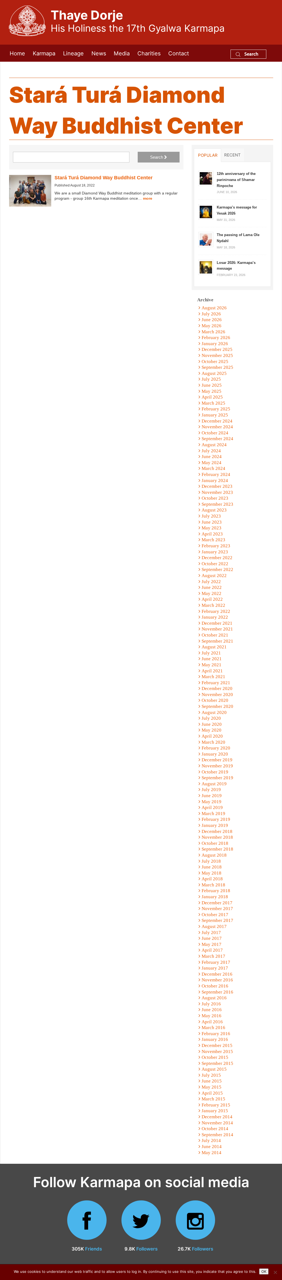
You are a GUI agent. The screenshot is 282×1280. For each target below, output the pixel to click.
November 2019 (217, 765)
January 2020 (215, 754)
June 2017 (212, 938)
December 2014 (217, 1116)
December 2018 (217, 831)
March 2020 (213, 742)
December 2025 (217, 349)
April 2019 (212, 807)
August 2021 (214, 647)
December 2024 (217, 421)
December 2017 (217, 902)
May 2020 (211, 730)
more (147, 198)
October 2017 (215, 914)
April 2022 (212, 599)
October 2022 (215, 563)
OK (263, 1271)
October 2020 (215, 700)
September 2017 (217, 920)
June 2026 (212, 319)
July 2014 (211, 1140)
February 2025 (216, 409)
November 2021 (217, 629)
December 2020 (217, 688)
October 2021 (215, 635)
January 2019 (215, 825)
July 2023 (211, 516)
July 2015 (211, 1075)
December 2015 (217, 1045)
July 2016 (211, 1003)
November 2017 (217, 908)
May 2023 (211, 528)
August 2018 (214, 855)
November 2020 (217, 694)
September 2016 (217, 992)
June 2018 (212, 867)
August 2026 (214, 307)
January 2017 (215, 968)
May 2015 (211, 1087)
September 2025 (217, 367)
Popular (208, 155)
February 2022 (216, 611)
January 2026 (215, 343)
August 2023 (214, 510)
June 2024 (212, 456)
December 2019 (217, 759)
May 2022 (211, 593)
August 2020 (214, 712)
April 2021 (212, 670)
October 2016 (215, 986)
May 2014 (211, 1152)
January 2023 (215, 551)
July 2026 (211, 313)
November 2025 (217, 355)
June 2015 (212, 1081)
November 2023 (217, 492)
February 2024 (216, 474)
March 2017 (213, 956)
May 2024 (211, 462)
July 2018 (211, 861)
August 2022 (214, 575)
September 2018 (217, 849)
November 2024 (217, 426)
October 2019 (215, 772)
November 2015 (217, 1051)
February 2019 (216, 819)
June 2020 (212, 724)
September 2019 (217, 777)
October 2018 (215, 843)
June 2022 (212, 587)
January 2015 (215, 1110)
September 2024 (217, 438)
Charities (149, 53)
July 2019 (211, 789)
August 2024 (214, 444)
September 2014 (217, 1134)
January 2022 (215, 617)
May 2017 (211, 944)
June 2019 (212, 795)
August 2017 (214, 926)
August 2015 (214, 1069)
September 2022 (217, 569)
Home (17, 53)
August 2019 (214, 783)
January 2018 (215, 896)
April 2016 (212, 1021)
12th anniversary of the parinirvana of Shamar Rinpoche (236, 180)
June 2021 (212, 658)
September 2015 (217, 1063)
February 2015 (216, 1105)
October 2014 (215, 1128)
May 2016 (211, 1015)
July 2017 (211, 932)
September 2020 (217, 706)
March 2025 (213, 403)
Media (122, 53)
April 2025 (212, 397)
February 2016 (216, 1033)
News (98, 53)
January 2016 (215, 1039)
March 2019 (213, 813)
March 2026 (213, 331)
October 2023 (215, 498)
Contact (178, 53)
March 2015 (213, 1099)
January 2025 (215, 415)
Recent (232, 155)
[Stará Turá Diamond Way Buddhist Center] (30, 191)
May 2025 (211, 391)
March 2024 (213, 468)
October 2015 (215, 1057)
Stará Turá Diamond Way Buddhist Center (104, 177)
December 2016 (217, 974)
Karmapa (44, 53)
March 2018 (213, 884)
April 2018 (212, 878)
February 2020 (216, 748)
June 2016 (212, 1009)
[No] (275, 1272)
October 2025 (215, 361)
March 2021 (213, 676)
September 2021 (217, 641)
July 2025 (211, 379)
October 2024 (215, 432)
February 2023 (216, 545)
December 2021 (217, 623)
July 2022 (211, 581)
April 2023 (212, 534)
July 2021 (211, 653)
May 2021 (211, 664)
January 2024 (215, 480)
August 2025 (214, 373)
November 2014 (217, 1122)
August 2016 (214, 997)
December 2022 (217, 557)
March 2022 (213, 605)
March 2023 (213, 539)
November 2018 (217, 837)
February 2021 (216, 682)
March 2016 (213, 1027)
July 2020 (211, 718)
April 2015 (212, 1093)
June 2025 (212, 385)
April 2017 (212, 950)
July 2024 (211, 450)
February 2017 (216, 962)
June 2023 (212, 522)
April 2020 (212, 736)
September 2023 (217, 504)
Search (250, 54)
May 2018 (211, 873)
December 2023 (217, 486)
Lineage (73, 53)
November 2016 (217, 980)
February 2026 (216, 337)
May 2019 (211, 801)
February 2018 (216, 890)
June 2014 (212, 1146)
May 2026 (211, 325)
